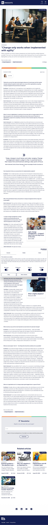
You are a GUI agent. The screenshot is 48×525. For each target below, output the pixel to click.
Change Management (6, 62)
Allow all (39, 274)
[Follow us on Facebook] (16, 509)
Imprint (7, 522)
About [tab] (39, 252)
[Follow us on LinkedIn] (21, 509)
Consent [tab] (8, 252)
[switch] (18, 270)
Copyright (3, 522)
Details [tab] (24, 252)
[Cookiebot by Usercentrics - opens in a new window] (41, 249)
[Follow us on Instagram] (31, 509)
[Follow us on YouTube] (26, 509)
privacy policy (40, 433)
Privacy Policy (13, 522)
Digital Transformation (17, 62)
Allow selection (24, 274)
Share (45, 62)
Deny (9, 274)
